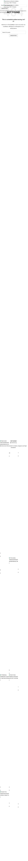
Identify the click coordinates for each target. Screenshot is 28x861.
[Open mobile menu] (1, 2)
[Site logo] (11, 2)
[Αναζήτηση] (25, 2)
